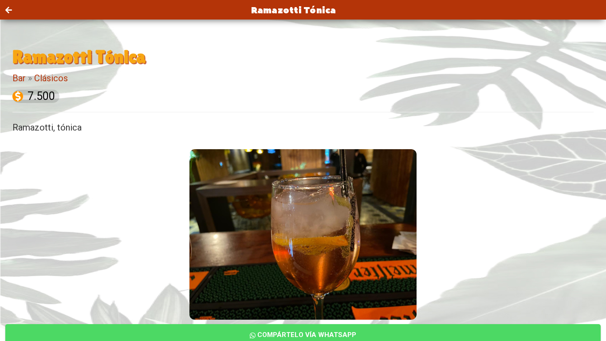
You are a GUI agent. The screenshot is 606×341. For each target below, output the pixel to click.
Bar (19, 78)
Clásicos (51, 78)
